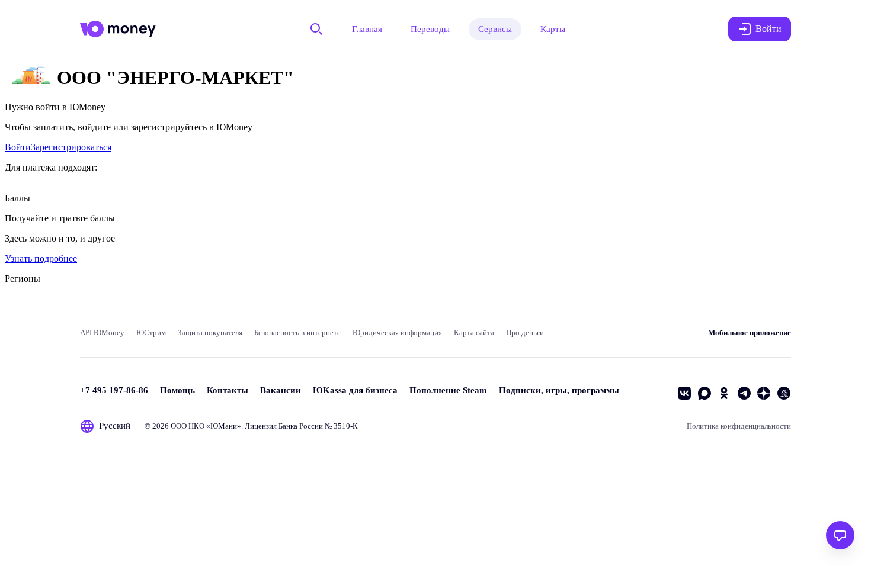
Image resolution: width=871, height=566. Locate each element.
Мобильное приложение (749, 332)
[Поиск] (316, 29)
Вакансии (280, 390)
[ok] (724, 393)
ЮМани (223, 426)
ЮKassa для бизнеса (355, 390)
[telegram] (744, 393)
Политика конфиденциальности (739, 426)
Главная (367, 29)
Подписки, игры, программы (559, 390)
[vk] (684, 393)
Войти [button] (768, 29)
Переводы (430, 29)
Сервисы (495, 29)
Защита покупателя (210, 332)
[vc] (784, 393)
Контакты (227, 390)
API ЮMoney (102, 332)
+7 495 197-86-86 (114, 390)
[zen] (764, 393)
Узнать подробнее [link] (41, 258)
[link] (18, 147)
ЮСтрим (151, 332)
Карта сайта (474, 332)
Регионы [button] (22, 279)
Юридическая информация (397, 332)
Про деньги (525, 332)
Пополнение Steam (448, 390)
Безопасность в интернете (297, 332)
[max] (704, 393)
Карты (552, 29)
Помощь (177, 390)
